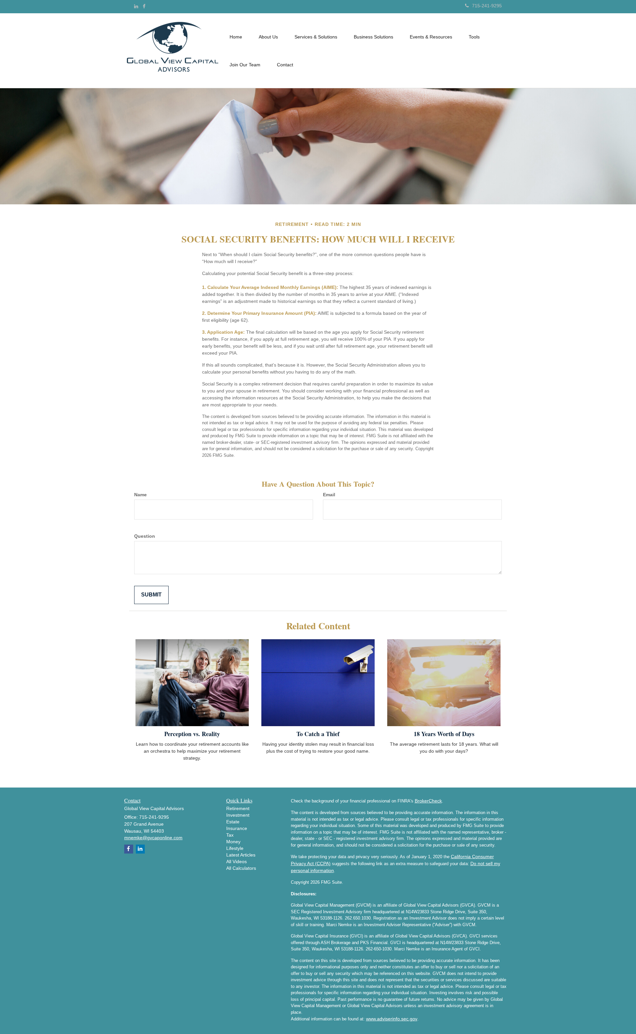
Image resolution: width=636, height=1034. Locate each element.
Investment (237, 815)
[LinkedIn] (136, 6)
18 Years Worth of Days (444, 733)
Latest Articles (240, 855)
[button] (268, 37)
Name (140, 494)
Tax (230, 835)
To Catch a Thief (318, 733)
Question (144, 536)
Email (329, 494)
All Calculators (241, 868)
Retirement (237, 808)
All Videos (236, 861)
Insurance (236, 828)
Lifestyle (234, 848)
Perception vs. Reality (192, 733)
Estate (232, 821)
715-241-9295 (487, 5)
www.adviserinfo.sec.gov (391, 1018)
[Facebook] (144, 6)
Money (233, 841)
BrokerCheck (428, 800)
